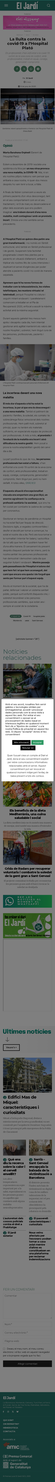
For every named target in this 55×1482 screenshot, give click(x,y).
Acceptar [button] (37, 742)
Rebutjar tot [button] (28, 748)
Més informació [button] (21, 742)
